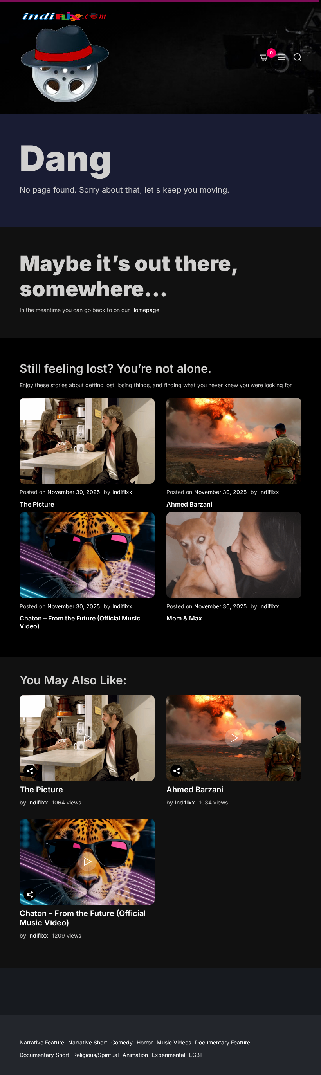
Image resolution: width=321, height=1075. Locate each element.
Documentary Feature (222, 1042)
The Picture (37, 504)
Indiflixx (122, 492)
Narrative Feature (42, 1042)
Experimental (168, 1055)
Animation (135, 1055)
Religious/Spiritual (96, 1055)
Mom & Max (184, 618)
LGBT (196, 1055)
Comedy (122, 1042)
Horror (145, 1042)
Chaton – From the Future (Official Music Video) (80, 621)
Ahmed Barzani (189, 504)
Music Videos (174, 1042)
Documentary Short (44, 1055)
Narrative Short (87, 1042)
